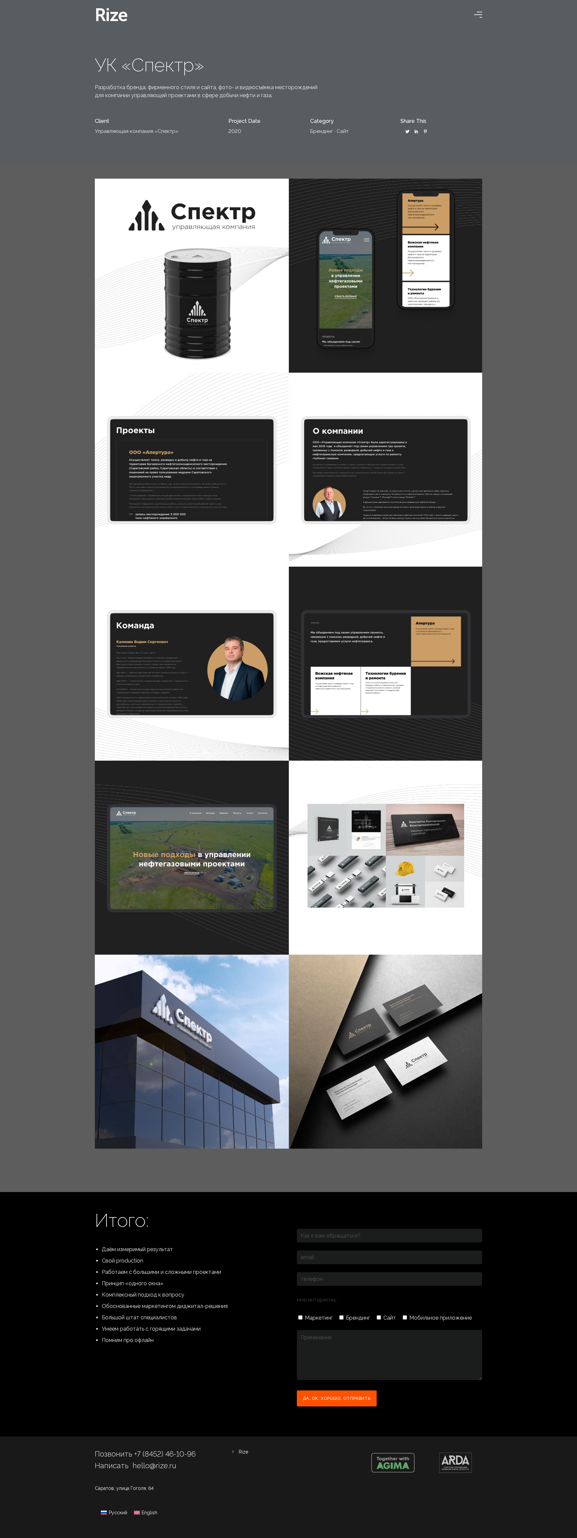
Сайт (343, 131)
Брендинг (321, 131)
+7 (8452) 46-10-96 (165, 1454)
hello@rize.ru (154, 1465)
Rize (243, 1452)
